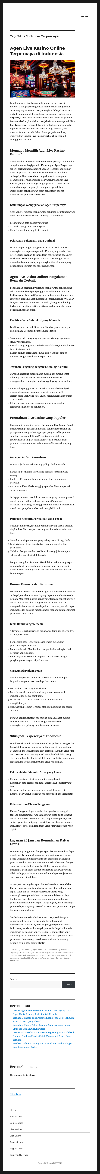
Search (13, 979)
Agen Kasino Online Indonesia (46, 950)
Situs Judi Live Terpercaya (30, 958)
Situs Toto (15, 1094)
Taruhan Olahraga (19, 1155)
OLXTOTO (58, 1163)
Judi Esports (16, 1123)
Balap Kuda (16, 1116)
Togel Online (16, 1148)
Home (13, 1110)
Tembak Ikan (17, 1142)
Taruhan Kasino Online (52, 958)
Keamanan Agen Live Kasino (32, 952)
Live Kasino (25, 950)
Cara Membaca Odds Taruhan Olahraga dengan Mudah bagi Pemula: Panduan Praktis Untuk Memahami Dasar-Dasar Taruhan (43, 1036)
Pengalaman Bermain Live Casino (41, 955)
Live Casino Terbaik (18, 955)
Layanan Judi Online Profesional (59, 952)
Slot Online (15, 1136)
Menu (84, 16)
